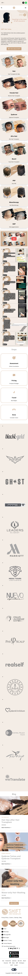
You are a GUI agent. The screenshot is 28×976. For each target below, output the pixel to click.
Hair (3, 960)
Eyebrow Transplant (6, 853)
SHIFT (11, 965)
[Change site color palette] (14, 969)
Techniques (21, 963)
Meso (13, 963)
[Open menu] (25, 8)
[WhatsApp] (26, 3)
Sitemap (16, 917)
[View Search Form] (2, 7)
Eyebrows (14, 960)
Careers (11, 917)
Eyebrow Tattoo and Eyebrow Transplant (11, 857)
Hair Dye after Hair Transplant (10, 821)
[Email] (23, 3)
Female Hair (8, 960)
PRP (10, 963)
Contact (16, 965)
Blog (20, 917)
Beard (24, 960)
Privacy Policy (5, 917)
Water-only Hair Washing (13, 892)
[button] (14, 239)
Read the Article (6, 827)
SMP (17, 963)
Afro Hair (20, 960)
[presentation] (14, 805)
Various (3, 889)
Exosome (6, 963)
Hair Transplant (5, 817)
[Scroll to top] (24, 970)
